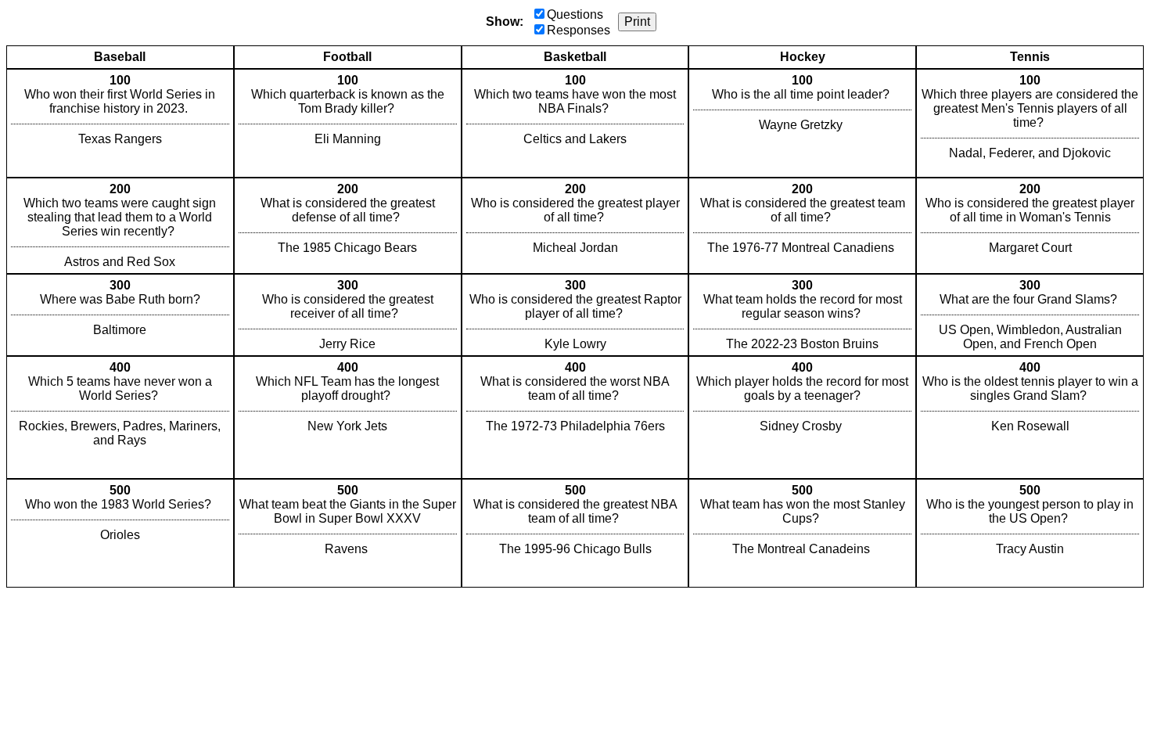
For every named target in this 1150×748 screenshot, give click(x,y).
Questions (575, 14)
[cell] (120, 123)
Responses (578, 30)
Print (637, 21)
